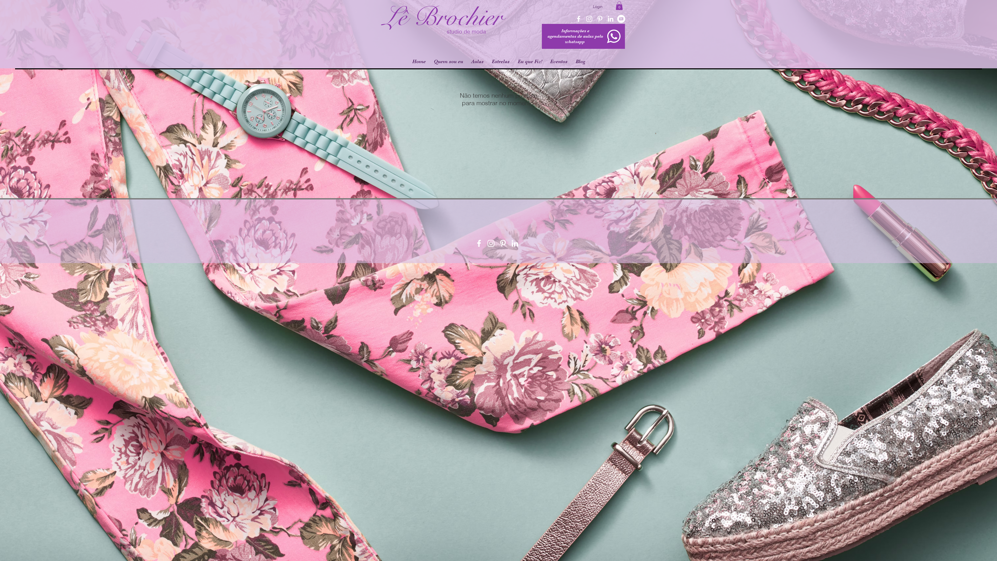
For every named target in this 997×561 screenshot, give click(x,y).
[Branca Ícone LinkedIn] (611, 19)
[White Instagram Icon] (589, 19)
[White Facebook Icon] (579, 19)
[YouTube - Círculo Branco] (621, 19)
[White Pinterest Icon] (600, 19)
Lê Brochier (443, 17)
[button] (619, 5)
